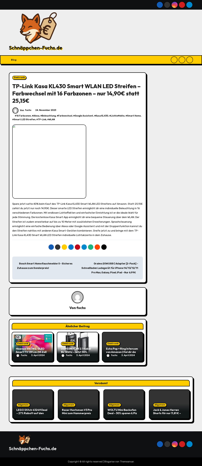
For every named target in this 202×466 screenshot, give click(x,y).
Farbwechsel (65, 116)
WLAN (52, 119)
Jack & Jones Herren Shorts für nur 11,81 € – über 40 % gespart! (167, 413)
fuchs (28, 110)
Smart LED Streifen (24, 119)
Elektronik (19, 77)
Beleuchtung (49, 116)
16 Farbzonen (23, 116)
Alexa (36, 116)
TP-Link (42, 119)
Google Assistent (84, 116)
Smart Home (134, 116)
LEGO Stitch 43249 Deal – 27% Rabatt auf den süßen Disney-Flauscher (31, 413)
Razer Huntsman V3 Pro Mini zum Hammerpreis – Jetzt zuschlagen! (77, 413)
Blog (14, 59)
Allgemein (23, 405)
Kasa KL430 (102, 116)
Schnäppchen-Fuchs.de (35, 48)
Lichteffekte (118, 116)
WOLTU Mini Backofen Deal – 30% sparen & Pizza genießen (124, 413)
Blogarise (109, 461)
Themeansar (127, 461)
